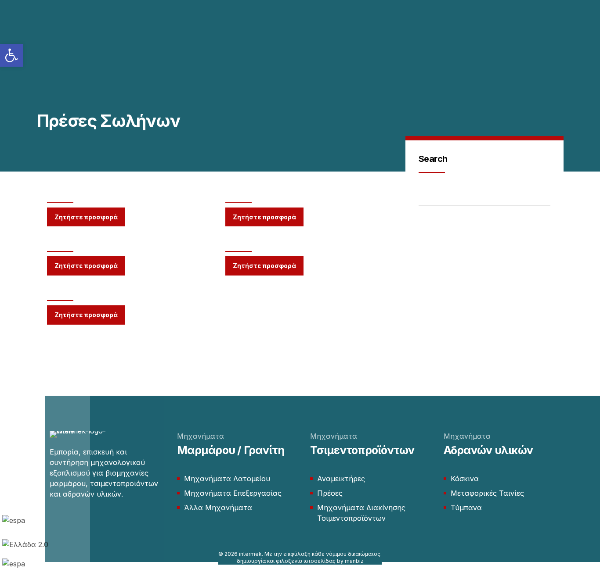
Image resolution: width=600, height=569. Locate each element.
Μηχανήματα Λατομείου (227, 478)
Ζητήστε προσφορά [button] (86, 217)
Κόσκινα (465, 478)
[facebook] (54, 520)
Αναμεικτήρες (341, 478)
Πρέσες (330, 493)
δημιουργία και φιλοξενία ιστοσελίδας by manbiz (300, 561)
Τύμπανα (466, 507)
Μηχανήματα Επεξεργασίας (233, 493)
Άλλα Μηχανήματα (218, 507)
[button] (11, 55)
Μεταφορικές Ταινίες (487, 493)
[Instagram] (70, 520)
